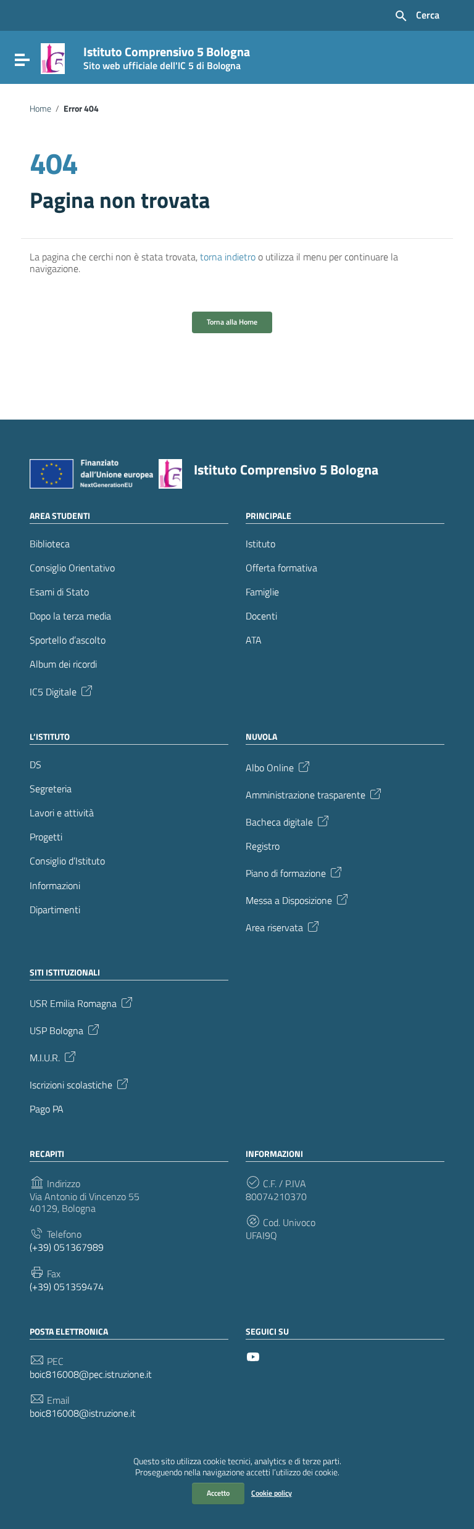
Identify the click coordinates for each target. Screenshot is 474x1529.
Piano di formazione (286, 872)
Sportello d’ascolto (68, 640)
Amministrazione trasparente (305, 793)
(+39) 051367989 (67, 1247)
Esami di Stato (59, 592)
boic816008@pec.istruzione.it (91, 1374)
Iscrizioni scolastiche (71, 1084)
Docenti (261, 616)
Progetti (46, 837)
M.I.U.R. (45, 1057)
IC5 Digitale (53, 690)
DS (35, 765)
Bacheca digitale (279, 820)
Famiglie (262, 592)
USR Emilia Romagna (73, 1002)
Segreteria (51, 789)
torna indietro (228, 256)
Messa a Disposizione (289, 899)
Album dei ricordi (63, 664)
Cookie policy (271, 1493)
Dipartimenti (55, 910)
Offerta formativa (281, 568)
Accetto (218, 1493)
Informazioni (55, 886)
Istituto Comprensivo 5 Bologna (166, 55)
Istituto (260, 544)
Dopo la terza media (70, 616)
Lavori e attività (62, 813)
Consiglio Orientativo (72, 568)
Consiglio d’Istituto (67, 861)
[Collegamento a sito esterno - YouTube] (253, 1355)
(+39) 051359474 (67, 1287)
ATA (254, 640)
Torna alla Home (232, 322)
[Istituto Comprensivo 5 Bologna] (53, 57)
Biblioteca (50, 544)
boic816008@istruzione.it (83, 1413)
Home (40, 108)
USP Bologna (56, 1030)
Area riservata (274, 927)
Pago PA (47, 1109)
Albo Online (270, 766)
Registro (263, 846)
